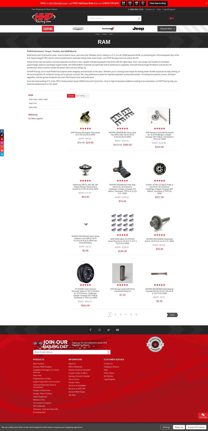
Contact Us (150, 9)
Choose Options (159, 119)
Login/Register (169, 9)
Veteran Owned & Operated (79, 370)
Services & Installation (77, 386)
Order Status (109, 373)
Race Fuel (37, 375)
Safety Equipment (40, 397)
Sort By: (71, 96)
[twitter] (108, 330)
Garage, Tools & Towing (42, 393)
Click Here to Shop (158, 3)
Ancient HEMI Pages (76, 392)
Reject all (179, 427)
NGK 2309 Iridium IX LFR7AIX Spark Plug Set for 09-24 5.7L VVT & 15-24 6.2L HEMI (122, 241)
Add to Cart (85, 119)
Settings (166, 427)
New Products (38, 364)
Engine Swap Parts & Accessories (46, 382)
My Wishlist (108, 376)
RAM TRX (33, 103)
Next (172, 315)
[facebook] (90, 330)
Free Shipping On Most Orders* (44, 9)
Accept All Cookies (196, 427)
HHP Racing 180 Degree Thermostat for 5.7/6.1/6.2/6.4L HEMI (85, 134)
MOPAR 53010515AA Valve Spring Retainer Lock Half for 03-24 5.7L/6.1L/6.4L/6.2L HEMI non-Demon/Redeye (85, 239)
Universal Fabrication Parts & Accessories (44, 386)
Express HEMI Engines (42, 367)
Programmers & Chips (42, 379)
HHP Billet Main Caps (58, 3)
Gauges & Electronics (41, 390)
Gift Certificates (39, 406)
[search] (139, 18)
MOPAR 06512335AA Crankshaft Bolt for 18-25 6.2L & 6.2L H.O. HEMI (159, 240)
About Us (72, 364)
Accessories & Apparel (42, 403)
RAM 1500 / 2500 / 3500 (38, 99)
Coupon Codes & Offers (77, 373)
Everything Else (39, 412)
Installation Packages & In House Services (46, 371)
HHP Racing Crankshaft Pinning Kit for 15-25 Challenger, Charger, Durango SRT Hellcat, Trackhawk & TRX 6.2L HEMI (160, 136)
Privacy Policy (74, 382)
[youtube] (117, 330)
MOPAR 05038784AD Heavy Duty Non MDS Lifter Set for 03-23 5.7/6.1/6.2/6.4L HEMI (122, 135)
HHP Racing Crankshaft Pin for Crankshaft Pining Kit (122, 290)
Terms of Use (73, 379)
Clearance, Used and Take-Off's (45, 409)
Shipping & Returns (111, 367)
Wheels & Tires (39, 400)
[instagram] (99, 330)
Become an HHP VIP (76, 389)
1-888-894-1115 (135, 9)
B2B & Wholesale (75, 367)
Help (159, 9)
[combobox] (114, 18)
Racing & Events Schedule (79, 376)
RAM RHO (33, 107)
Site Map (71, 395)
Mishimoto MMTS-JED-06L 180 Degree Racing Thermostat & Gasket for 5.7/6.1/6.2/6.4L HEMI (85, 187)
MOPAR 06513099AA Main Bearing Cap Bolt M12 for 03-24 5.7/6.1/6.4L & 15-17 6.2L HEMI (159, 291)
